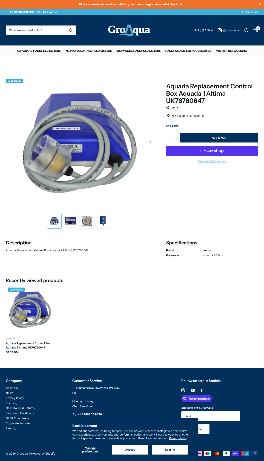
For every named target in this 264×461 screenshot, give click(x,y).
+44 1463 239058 (90, 414)
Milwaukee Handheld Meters (138, 51)
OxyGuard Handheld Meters (39, 51)
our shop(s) (196, 115)
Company (14, 381)
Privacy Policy (178, 438)
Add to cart (219, 137)
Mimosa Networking (231, 51)
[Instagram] (183, 390)
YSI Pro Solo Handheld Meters (88, 51)
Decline (170, 449)
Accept (130, 449)
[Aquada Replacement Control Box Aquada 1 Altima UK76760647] (30, 310)
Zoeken (70, 30)
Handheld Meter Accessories (188, 51)
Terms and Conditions (20, 413)
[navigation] (54, 221)
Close (259, 4)
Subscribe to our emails (197, 407)
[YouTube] (193, 390)
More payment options (212, 161)
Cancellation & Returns (20, 408)
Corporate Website (18, 423)
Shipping (11, 403)
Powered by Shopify (42, 453)
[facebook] (202, 390)
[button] (177, 134)
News (9, 393)
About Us (12, 387)
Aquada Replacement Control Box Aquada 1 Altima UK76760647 (28, 345)
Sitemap (11, 428)
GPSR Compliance (17, 418)
